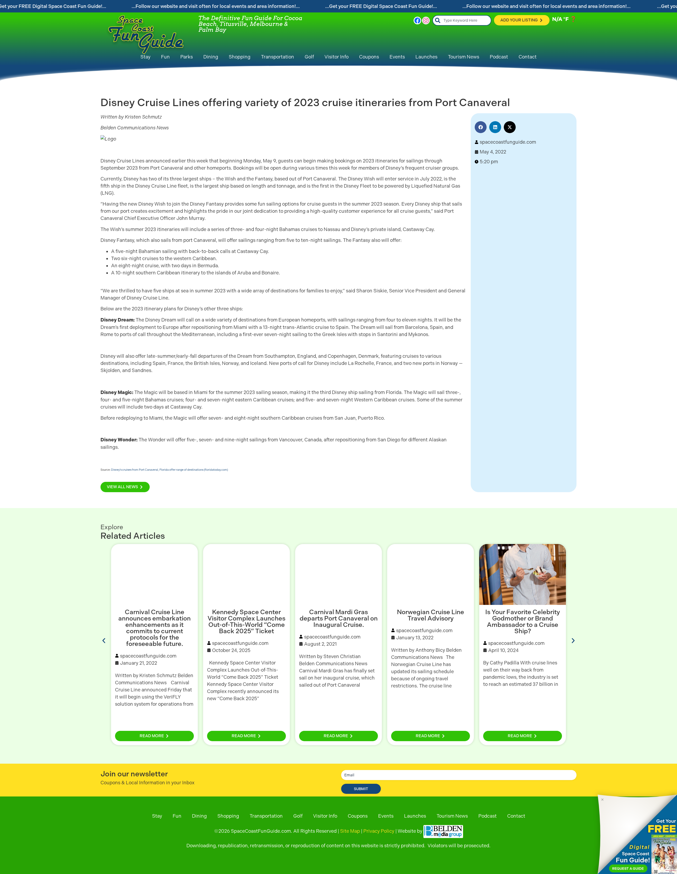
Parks (186, 57)
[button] (481, 127)
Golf (309, 57)
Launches (426, 57)
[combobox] (461, 20)
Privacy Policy (378, 831)
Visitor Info (336, 57)
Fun (165, 57)
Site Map (350, 831)
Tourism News (463, 57)
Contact (528, 57)
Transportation (277, 57)
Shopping (239, 57)
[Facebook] (417, 20)
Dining (210, 57)
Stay (145, 57)
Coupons (369, 57)
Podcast (499, 57)
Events (397, 57)
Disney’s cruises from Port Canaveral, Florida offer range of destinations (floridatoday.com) (169, 470)
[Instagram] (426, 20)
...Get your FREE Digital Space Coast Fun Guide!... (381, 6)
